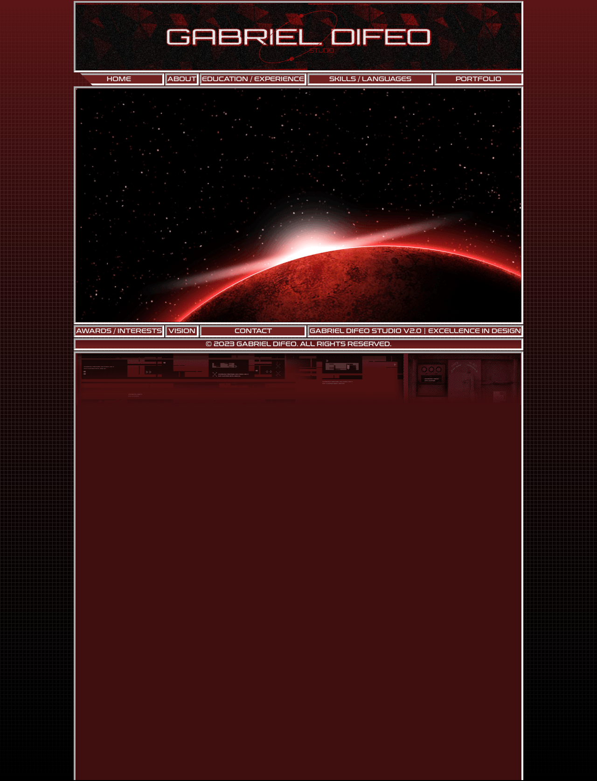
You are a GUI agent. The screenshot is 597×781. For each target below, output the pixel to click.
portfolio (478, 79)
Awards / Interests (119, 331)
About (181, 79)
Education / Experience (253, 79)
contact (253, 331)
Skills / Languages (370, 79)
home (119, 79)
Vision (181, 331)
